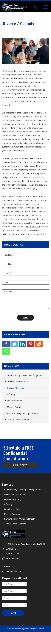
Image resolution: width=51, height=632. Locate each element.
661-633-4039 (33, 226)
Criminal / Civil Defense (17, 381)
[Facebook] (6, 344)
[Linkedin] (22, 344)
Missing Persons (15, 407)
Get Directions (13, 558)
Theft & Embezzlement (18, 419)
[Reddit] (39, 344)
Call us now (20, 465)
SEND (25, 317)
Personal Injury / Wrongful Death (22, 413)
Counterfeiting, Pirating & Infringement (25, 375)
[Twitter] (14, 344)
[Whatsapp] (6, 351)
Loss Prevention (14, 400)
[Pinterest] (30, 344)
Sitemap (6, 566)
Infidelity (11, 394)
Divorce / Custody (15, 388)
